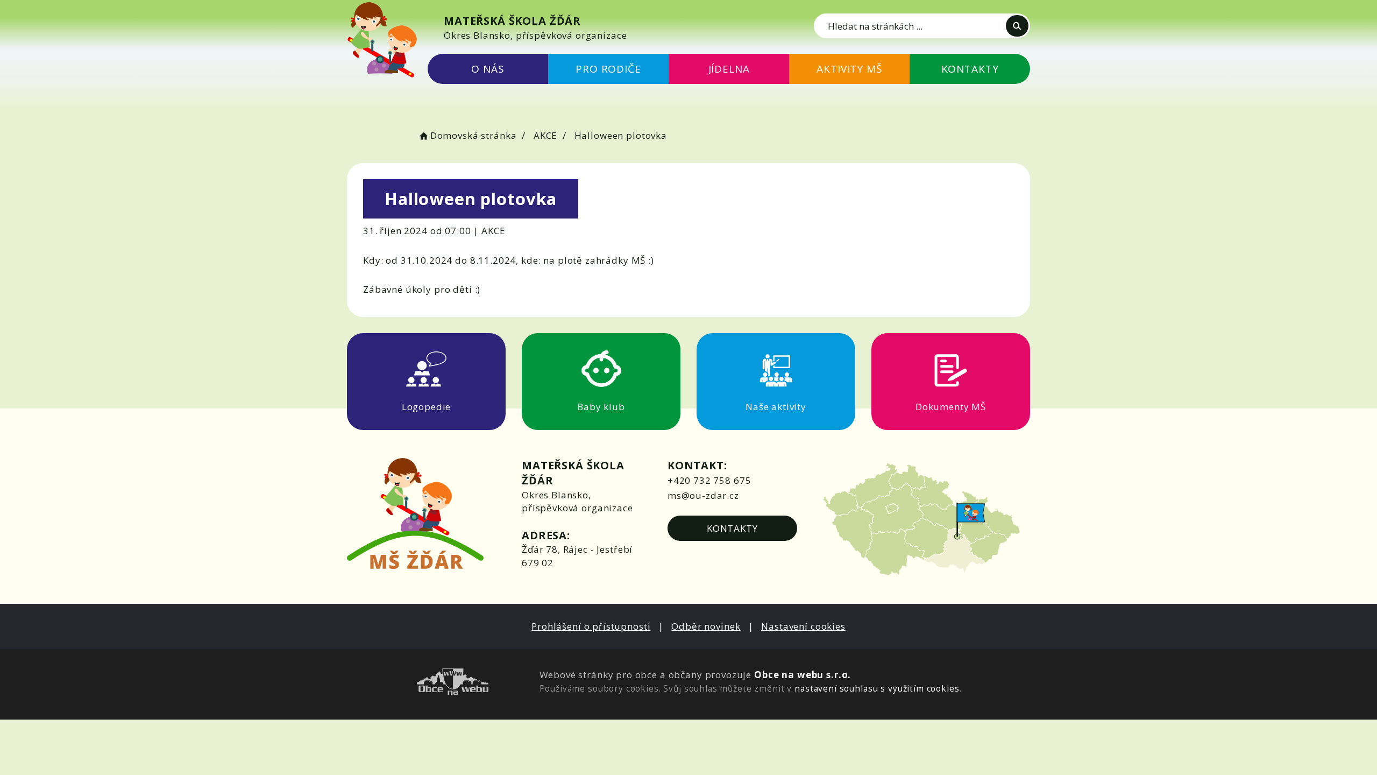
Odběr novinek (705, 626)
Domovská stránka (473, 135)
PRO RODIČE (608, 69)
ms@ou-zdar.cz (703, 495)
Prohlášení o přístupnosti (590, 626)
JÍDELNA (729, 69)
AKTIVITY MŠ (849, 69)
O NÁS (487, 69)
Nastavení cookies (803, 626)
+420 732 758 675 (709, 480)
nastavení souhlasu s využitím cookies (876, 688)
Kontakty (732, 528)
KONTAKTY (970, 69)
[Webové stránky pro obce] (452, 683)
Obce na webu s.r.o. (802, 674)
